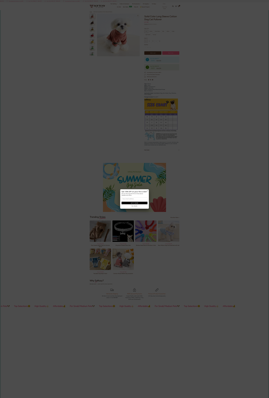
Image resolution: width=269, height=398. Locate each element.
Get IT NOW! (134, 203)
